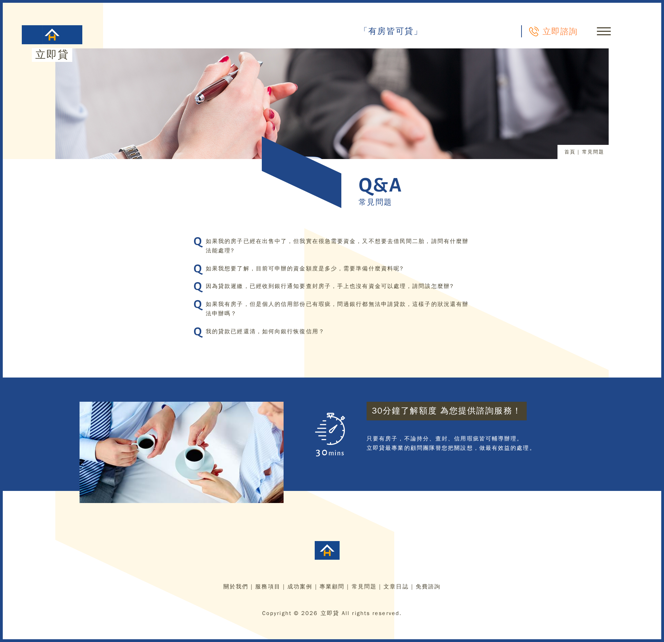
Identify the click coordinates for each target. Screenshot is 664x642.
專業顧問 (332, 586)
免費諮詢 (428, 586)
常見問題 (364, 586)
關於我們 (235, 586)
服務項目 (267, 586)
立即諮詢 (560, 31)
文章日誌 (396, 586)
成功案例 (299, 586)
